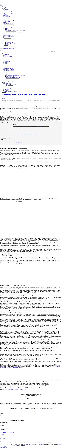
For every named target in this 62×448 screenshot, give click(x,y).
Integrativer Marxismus (9, 85)
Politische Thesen (7, 21)
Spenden (5, 34)
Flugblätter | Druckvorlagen (10, 43)
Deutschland (6, 57)
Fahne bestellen (6, 44)
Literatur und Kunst (7, 16)
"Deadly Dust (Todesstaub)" (18, 142)
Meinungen (6, 15)
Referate (5, 40)
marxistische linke (7, 26)
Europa (5, 10)
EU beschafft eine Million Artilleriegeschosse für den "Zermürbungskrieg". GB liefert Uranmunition (31, 126)
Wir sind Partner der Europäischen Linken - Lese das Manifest (15, 30)
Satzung (7, 29)
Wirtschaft (5, 12)
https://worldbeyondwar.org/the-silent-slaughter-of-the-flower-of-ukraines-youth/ (15, 389)
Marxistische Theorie (7, 38)
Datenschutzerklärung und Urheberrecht (10, 91)
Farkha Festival (6, 19)
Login (3, 434)
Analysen (5, 14)
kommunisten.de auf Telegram (9, 70)
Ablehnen (5, 446)
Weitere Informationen (3, 447)
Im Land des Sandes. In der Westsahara (10, 20)
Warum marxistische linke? (8, 27)
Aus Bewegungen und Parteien (9, 13)
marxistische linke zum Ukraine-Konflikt (12, 78)
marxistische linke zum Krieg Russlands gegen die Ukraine (15, 77)
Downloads (6, 41)
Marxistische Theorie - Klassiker (11, 84)
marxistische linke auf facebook (9, 36)
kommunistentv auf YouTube (8, 23)
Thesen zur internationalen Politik (11, 31)
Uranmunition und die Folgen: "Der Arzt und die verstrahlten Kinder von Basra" (27, 134)
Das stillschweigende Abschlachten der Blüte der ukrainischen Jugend (23, 94)
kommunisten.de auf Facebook (9, 24)
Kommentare (6, 63)
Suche (5, 7)
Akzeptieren (2, 446)
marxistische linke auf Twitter (8, 35)
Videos (5, 22)
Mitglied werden (6, 33)
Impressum (6, 45)
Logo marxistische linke (10, 42)
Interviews (5, 17)
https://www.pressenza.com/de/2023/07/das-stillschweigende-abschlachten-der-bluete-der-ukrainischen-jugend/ (24, 387)
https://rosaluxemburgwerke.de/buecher (49, 442)
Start (3, 6)
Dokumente (6, 28)
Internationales (6, 9)
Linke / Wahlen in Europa (8, 11)
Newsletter (4, 92)
